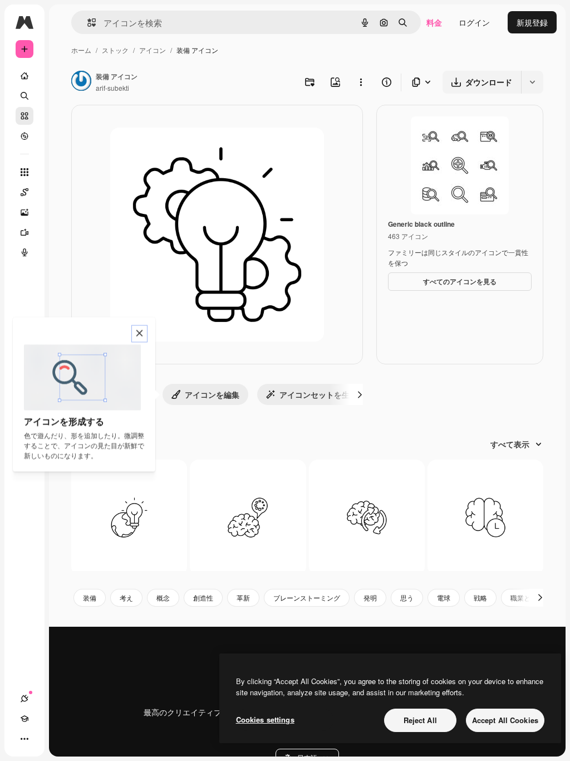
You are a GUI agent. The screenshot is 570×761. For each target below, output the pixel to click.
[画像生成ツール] (24, 212)
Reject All (420, 720)
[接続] (24, 699)
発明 (370, 597)
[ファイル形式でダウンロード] (422, 82)
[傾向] (129, 517)
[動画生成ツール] (24, 232)
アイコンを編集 (212, 394)
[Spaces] (24, 192)
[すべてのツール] (24, 172)
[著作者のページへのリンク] (81, 82)
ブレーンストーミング (306, 597)
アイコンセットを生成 (318, 394)
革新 (243, 597)
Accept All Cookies (505, 720)
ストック (115, 50)
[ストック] (24, 116)
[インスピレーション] (248, 517)
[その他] (24, 739)
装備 (89, 597)
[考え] (367, 517)
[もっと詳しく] (24, 136)
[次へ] (360, 394)
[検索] (24, 96)
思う (407, 597)
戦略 (480, 597)
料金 (434, 22)
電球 (443, 597)
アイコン (152, 50)
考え (126, 597)
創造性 (203, 597)
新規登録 (532, 22)
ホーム (81, 50)
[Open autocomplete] (87, 22)
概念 (163, 597)
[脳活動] (485, 517)
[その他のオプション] (361, 82)
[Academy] (24, 719)
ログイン (474, 22)
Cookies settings (265, 719)
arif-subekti (112, 87)
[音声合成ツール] (24, 252)
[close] (139, 334)
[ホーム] (24, 76)
